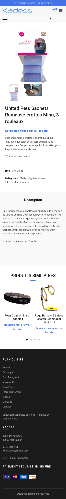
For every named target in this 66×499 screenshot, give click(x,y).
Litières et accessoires (17, 182)
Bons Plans (8, 387)
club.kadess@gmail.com (15, 450)
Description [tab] (33, 200)
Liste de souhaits (55, 9)
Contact (7, 406)
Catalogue (8, 372)
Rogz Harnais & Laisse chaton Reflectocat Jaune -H (49, 319)
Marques (7, 401)
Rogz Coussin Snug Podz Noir (17, 317)
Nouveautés (9, 382)
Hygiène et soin (36, 178)
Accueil (6, 367)
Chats (23, 178)
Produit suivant (61, 19)
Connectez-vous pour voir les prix (26, 130)
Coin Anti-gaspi (11, 377)
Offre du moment (12, 392)
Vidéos (6, 397)
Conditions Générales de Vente (19, 414)
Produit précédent (52, 19)
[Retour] (5, 19)
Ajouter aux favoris (19, 156)
